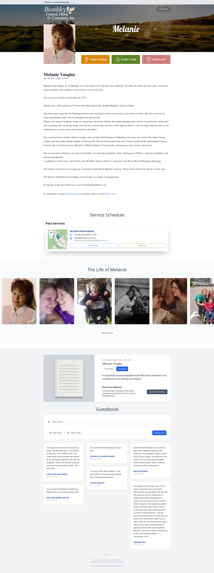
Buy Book (122, 369)
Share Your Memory (157, 392)
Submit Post (159, 433)
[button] (57, 236)
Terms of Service (114, 562)
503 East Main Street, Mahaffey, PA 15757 (91, 240)
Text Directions (93, 245)
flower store (111, 193)
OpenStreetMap (109, 566)
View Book (108, 369)
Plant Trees (142, 245)
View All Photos (107, 333)
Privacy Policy (100, 562)
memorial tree (73, 193)
